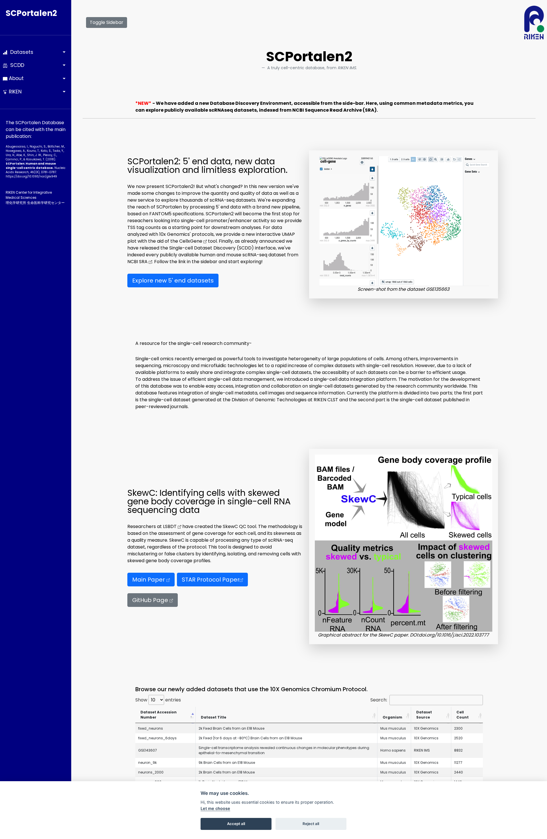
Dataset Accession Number (158, 715)
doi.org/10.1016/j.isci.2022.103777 (454, 635)
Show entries (158, 700)
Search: (378, 700)
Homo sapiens (393, 750)
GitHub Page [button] (151, 600)
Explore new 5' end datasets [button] (173, 281)
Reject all (311, 823)
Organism (392, 717)
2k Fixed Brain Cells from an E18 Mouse (231, 728)
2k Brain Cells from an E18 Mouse (227, 772)
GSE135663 (437, 289)
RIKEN (14, 91)
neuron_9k (147, 762)
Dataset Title (213, 717)
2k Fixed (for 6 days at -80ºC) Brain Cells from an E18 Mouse (250, 738)
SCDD (15, 65)
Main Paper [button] (149, 580)
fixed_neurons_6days (157, 738)
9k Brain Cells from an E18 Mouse (227, 762)
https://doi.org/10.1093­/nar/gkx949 (31, 176)
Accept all (236, 823)
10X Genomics (426, 728)
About (15, 78)
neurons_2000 (151, 772)
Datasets (20, 52)
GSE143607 (147, 750)
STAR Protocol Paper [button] (211, 580)
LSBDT (170, 526)
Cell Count (462, 715)
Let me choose (215, 808)
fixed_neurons (150, 728)
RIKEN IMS (422, 750)
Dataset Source (424, 715)
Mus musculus (393, 728)
